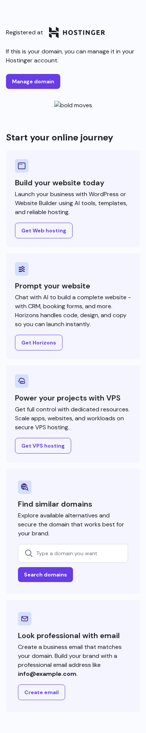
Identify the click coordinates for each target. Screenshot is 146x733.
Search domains (45, 574)
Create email (41, 692)
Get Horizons (38, 342)
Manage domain (33, 81)
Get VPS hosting (43, 445)
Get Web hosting (43, 230)
